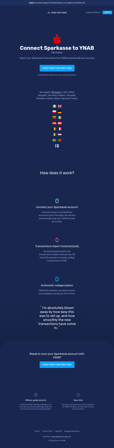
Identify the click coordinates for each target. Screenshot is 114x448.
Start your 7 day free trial (57, 68)
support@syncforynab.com (61, 437)
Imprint (37, 431)
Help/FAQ (58, 431)
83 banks (56, 92)
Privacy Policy (47, 431)
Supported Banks (93, 12)
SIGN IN (107, 12)
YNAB (31, 3)
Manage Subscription (72, 431)
